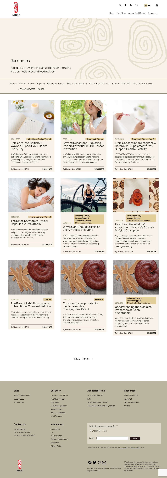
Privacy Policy (123, 447)
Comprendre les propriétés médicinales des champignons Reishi (80, 306)
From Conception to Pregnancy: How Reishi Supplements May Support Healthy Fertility (135, 145)
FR (149, 5)
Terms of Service (135, 447)
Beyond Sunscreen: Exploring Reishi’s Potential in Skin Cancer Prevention (83, 145)
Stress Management (83, 223)
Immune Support (82, 218)
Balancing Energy (36, 217)
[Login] (130, 5)
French (104, 430)
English (95, 430)
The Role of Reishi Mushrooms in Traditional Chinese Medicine (31, 305)
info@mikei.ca (19, 429)
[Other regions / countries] (157, 5)
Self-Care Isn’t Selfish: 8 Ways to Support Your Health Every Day (29, 145)
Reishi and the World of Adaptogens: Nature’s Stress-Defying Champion (134, 227)
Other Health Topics (36, 139)
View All (48, 139)
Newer (88, 358)
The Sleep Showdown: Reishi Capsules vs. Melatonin (29, 222)
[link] (136, 5)
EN (146, 5)
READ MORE (47, 169)
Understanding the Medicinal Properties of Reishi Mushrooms (133, 309)
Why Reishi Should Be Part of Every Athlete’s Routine (81, 228)
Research (99, 299)
